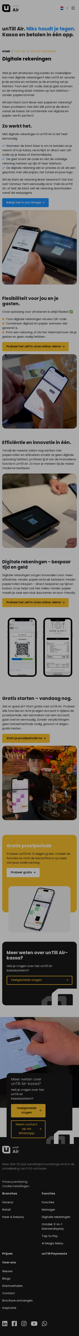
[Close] (5, 5)
